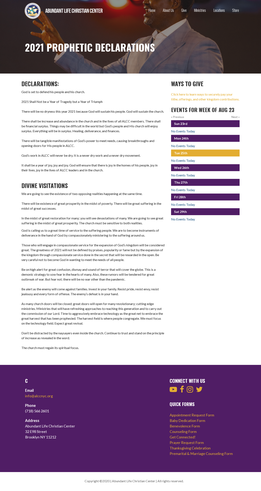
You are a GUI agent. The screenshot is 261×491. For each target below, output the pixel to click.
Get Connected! (183, 437)
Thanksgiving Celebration (190, 448)
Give (184, 10)
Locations (219, 10)
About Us (168, 10)
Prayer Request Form (187, 442)
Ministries (200, 10)
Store (235, 10)
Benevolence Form (185, 426)
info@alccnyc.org (39, 396)
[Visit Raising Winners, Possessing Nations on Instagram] (190, 390)
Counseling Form (183, 431)
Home (151, 10)
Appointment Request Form (192, 415)
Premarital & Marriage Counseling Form (201, 453)
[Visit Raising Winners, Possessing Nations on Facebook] (182, 390)
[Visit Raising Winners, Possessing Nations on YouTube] (173, 390)
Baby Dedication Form (187, 420)
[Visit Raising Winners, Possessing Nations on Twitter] (199, 390)
